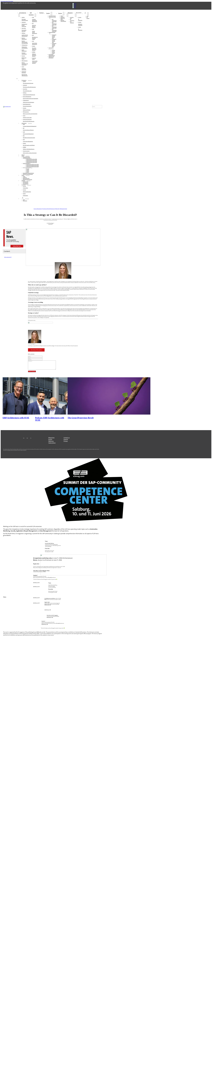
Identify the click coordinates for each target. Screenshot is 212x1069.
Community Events (52, 15)
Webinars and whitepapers (51, 57)
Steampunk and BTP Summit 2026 (54, 36)
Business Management (38, 208)
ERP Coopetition (25, 62)
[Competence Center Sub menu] (49, 18)
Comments (24, 24)
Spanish (53, 52)
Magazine (70, 12)
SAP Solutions (31, 13)
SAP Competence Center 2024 (54, 27)
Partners (41, 12)
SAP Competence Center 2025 (54, 23)
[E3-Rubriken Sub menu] (19, 15)
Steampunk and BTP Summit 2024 (54, 45)
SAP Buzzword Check (63, 208)
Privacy (66, 441)
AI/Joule (34, 48)
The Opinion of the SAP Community (48, 208)
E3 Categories (22, 12)
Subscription (52, 443)
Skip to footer (10, 1)
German (53, 50)
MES (35, 37)
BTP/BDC (34, 54)
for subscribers (72, 20)
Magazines (51, 437)
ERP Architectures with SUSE (16, 418)
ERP (34, 25)
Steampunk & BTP (52, 32)
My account (88, 18)
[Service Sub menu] (63, 13)
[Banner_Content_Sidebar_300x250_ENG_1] (14, 247)
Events (48, 13)
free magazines (72, 22)
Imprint (66, 439)
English (53, 51)
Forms (62, 15)
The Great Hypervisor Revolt (81, 418)
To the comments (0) (7, 257)
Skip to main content (4, 1)
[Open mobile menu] (17, 78)
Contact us (62, 16)
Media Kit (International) (63, 21)
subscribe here (72, 18)
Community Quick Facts (25, 73)
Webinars (51, 441)
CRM (34, 19)
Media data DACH (63, 18)
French (53, 53)
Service (60, 13)
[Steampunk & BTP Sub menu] (49, 33)
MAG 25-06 (57, 208)
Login (87, 16)
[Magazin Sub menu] (67, 15)
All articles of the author (36, 350)
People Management (24, 51)
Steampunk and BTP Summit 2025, (54, 41)
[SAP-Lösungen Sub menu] (35, 15)
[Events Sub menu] (51, 13)
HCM (34, 31)
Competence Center (52, 16)
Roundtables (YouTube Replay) (52, 55)
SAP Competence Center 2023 (54, 30)
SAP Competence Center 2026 (54, 20)
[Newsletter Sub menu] (75, 15)
